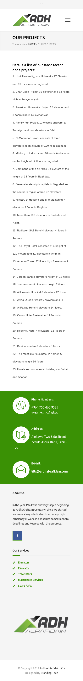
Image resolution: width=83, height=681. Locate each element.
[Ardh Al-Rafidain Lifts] (39, 20)
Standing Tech (49, 672)
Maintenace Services (30, 579)
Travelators (25, 574)
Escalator (23, 568)
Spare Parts (25, 585)
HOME (32, 44)
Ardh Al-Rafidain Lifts (52, 668)
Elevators (24, 562)
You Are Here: (20, 44)
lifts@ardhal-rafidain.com (49, 471)
